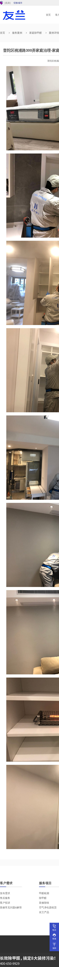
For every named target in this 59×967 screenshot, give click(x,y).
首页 (48, 14)
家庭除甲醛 (35, 32)
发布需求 (5, 893)
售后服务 (5, 898)
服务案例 (17, 32)
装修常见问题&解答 (11, 907)
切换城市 (18, 3)
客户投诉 (5, 902)
